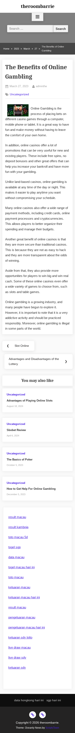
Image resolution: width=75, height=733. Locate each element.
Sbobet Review (16, 430)
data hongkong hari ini (29, 700)
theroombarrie (37, 6)
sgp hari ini (53, 700)
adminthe (41, 86)
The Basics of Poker (19, 459)
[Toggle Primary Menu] (37, 17)
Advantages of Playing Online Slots (29, 400)
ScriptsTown (52, 727)
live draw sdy (17, 657)
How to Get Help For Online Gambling (31, 488)
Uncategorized (19, 94)
